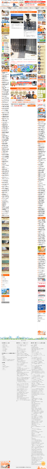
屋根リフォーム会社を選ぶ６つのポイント (42, 185)
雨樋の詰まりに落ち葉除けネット (21, 394)
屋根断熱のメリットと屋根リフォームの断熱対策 (5, 207)
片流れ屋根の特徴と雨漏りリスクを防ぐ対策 (5, 136)
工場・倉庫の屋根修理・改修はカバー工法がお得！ (42, 259)
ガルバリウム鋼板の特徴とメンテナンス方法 (5, 186)
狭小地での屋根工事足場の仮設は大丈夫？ (41, 179)
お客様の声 (4, 357)
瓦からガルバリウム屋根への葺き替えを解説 (41, 125)
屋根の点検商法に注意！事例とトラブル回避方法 (41, 235)
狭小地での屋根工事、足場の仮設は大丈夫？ (37, 358)
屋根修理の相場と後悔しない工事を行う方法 (41, 147)
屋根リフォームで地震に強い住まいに (21, 360)
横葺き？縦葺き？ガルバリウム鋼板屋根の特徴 (42, 135)
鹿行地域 (3, 300)
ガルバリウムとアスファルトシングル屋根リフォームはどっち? (5, 178)
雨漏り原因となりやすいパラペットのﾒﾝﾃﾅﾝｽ (5, 102)
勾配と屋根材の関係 (5, 147)
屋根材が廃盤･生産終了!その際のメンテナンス (5, 173)
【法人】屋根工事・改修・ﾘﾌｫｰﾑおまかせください (42, 274)
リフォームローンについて (20, 376)
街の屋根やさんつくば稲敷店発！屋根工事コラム (8, 360)
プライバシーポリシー (5, 367)
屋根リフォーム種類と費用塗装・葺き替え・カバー (42, 158)
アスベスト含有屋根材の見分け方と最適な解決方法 (37, 412)
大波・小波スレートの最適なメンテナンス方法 (5, 118)
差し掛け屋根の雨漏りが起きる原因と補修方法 (5, 140)
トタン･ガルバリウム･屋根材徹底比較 (5, 180)
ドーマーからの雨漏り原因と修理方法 (5, 201)
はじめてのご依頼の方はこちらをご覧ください (22, 344)
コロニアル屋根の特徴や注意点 (40, 164)
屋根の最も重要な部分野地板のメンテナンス (5, 161)
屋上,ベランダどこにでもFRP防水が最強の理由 (5, 104)
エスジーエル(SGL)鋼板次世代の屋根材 (5, 184)
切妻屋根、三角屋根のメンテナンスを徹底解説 (5, 138)
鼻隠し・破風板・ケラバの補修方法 (5, 88)
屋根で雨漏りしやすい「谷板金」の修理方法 (5, 151)
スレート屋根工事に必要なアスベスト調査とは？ (5, 211)
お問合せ (4, 368)
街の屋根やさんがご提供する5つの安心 (9, 8)
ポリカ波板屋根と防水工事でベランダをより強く (42, 261)
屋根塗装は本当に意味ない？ (4, 78)
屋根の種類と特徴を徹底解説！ (5, 72)
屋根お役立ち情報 (40, 186)
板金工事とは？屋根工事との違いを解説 (5, 82)
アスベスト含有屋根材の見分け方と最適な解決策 (5, 156)
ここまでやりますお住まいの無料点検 (37, 8)
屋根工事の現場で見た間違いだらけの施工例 (41, 202)
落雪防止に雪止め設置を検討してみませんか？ (22, 389)
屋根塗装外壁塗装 (42, 69)
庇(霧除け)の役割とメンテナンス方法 (4, 120)
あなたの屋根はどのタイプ (35, 346)
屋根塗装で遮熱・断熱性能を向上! (41, 207)
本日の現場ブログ (5, 358)
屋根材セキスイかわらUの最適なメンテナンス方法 (41, 176)
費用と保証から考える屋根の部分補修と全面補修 (22, 378)
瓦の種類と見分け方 (34, 430)
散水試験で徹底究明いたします (20, 358)
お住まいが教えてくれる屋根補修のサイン (41, 153)
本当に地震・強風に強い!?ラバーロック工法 (37, 450)
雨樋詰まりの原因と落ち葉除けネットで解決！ (42, 265)
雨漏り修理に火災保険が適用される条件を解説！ (41, 211)
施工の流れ (39, 181)
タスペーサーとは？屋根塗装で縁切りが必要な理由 (37, 388)
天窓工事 (42, 72)
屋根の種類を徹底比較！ (40, 157)
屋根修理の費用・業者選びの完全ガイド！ (5, 76)
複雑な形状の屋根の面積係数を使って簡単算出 (5, 132)
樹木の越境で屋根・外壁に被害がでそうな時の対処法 (42, 240)
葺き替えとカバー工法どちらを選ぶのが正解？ (41, 155)
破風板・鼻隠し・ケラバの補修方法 (36, 383)
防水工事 (42, 59)
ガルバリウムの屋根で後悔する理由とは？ (5, 182)
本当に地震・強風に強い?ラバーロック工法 (5, 129)
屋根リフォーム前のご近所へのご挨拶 (41, 223)
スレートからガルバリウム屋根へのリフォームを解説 (42, 123)
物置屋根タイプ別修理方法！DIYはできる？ (41, 255)
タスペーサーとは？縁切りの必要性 (5, 96)
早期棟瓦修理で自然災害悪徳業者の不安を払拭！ (5, 116)
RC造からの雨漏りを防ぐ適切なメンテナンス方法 (5, 196)
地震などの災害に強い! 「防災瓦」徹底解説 (41, 200)
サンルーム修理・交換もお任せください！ (41, 257)
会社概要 (4, 364)
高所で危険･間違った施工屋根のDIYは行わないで (5, 190)
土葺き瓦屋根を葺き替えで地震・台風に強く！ (5, 114)
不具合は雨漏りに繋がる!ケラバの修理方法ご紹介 (5, 90)
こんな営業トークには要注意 (41, 231)
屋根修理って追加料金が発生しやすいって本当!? (41, 239)
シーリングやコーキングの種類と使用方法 (5, 122)
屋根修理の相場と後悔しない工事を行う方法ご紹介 (23, 372)
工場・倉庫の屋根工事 (41, 268)
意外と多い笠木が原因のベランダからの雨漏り (5, 92)
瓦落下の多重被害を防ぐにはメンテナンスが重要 (41, 190)
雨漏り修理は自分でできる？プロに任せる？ (5, 80)
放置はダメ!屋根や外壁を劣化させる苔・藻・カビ (5, 171)
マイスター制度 (4, 351)
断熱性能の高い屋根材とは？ (4, 205)
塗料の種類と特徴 (41, 283)
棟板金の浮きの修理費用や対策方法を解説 (5, 84)
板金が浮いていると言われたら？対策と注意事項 (42, 237)
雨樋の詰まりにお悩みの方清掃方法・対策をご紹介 (42, 263)
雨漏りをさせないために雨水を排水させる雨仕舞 (5, 149)
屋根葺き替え (43, 46)
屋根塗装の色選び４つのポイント (40, 204)
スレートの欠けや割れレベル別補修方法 (41, 162)
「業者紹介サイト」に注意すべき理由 (41, 244)
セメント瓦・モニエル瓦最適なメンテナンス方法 (5, 112)
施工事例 (4, 356)
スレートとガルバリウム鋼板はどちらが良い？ (41, 121)
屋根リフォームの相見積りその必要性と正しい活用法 (42, 222)
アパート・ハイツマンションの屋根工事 (41, 270)
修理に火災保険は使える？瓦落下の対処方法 (42, 192)
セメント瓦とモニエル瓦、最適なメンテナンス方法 (37, 380)
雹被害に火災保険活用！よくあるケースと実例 (41, 213)
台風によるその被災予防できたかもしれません (42, 188)
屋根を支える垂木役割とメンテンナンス (5, 192)
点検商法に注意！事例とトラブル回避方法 (22, 353)
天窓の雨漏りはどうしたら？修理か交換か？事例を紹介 (38, 384)
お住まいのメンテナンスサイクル (35, 428)
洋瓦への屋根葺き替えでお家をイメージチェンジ (5, 175)
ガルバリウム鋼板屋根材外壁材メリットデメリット (42, 137)
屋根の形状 (3, 134)
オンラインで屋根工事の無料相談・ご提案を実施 (41, 220)
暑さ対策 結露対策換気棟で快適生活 (5, 143)
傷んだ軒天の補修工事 (34, 425)
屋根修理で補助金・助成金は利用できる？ (41, 215)
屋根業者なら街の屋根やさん (6, 366)
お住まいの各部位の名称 (5, 74)
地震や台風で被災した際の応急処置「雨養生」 (5, 127)
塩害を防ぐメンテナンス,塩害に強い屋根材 (5, 169)
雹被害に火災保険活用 (34, 462)
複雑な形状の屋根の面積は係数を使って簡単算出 (37, 401)
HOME (11, 10)
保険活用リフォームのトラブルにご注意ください (42, 242)
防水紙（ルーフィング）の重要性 (35, 432)
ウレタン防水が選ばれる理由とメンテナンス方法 (5, 98)
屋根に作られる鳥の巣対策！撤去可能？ (41, 267)
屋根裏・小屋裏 (4, 141)
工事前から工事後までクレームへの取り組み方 (41, 225)
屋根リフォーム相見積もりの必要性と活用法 (22, 374)
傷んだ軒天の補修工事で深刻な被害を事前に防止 (5, 94)
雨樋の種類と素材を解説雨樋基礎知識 (5, 209)
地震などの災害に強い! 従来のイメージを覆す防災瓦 (38, 411)
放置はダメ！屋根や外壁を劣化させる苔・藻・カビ (37, 447)
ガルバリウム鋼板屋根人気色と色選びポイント (41, 131)
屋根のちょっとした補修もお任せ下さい (21, 351)
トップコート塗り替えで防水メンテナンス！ (5, 213)
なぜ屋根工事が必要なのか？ (41, 143)
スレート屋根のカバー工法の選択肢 (42, 160)
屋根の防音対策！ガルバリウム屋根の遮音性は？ (42, 139)
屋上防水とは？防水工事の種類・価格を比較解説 (5, 106)
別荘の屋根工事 (40, 272)
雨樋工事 (42, 56)
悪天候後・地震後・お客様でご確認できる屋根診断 (37, 348)
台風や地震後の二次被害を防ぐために (41, 194)
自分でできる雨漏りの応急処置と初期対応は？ (41, 209)
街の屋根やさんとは (5, 344)
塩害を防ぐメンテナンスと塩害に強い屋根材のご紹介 (38, 446)
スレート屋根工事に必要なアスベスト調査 (36, 413)
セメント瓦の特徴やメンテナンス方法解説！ (5, 110)
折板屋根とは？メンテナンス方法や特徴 (41, 168)
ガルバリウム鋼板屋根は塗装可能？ (41, 127)
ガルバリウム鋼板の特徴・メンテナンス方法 (37, 415)
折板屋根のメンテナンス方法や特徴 (36, 378)
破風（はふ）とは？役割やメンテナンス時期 (5, 215)
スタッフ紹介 (4, 365)
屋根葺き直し (43, 62)
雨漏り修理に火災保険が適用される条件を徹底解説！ (38, 464)
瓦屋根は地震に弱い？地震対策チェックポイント (42, 198)
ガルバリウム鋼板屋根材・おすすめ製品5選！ (37, 361)
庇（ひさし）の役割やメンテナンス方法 (5, 198)
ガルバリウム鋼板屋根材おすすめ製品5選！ (41, 133)
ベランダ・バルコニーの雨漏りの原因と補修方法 (5, 108)
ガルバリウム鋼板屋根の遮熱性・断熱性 (41, 129)
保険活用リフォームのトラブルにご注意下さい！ (37, 444)
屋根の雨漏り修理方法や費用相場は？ (5, 194)
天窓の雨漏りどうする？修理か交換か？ (5, 203)
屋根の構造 (33, 396)
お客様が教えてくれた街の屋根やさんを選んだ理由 (8, 359)
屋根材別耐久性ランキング (4, 167)
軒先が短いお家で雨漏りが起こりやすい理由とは (5, 154)
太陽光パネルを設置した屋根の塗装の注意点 (41, 170)
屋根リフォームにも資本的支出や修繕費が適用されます (23, 377)
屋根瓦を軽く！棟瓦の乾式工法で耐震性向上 (41, 196)
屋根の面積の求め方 (5, 130)
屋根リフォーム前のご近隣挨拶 (20, 352)
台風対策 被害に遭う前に (20, 359)
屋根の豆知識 (4, 163)
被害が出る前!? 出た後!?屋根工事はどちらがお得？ (42, 229)
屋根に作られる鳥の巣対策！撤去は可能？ (22, 395)
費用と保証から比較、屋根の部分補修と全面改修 (42, 151)
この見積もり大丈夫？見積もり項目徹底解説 (41, 227)
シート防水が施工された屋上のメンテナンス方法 (5, 100)
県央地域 (3, 299)
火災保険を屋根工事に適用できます (21, 361)
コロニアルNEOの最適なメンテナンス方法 (41, 178)
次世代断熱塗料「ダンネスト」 (40, 205)
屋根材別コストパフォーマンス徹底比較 (5, 165)
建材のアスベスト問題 (5, 158)
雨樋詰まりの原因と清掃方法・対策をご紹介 (22, 393)
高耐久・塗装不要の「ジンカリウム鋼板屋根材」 (37, 416)
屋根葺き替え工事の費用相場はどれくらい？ (41, 149)
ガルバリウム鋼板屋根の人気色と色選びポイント (37, 368)
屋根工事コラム (14, 10)
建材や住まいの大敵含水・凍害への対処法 (5, 145)
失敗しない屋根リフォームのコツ (41, 145)
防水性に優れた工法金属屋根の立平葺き (5, 124)
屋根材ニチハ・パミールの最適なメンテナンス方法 (42, 174)
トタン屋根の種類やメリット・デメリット (41, 166)
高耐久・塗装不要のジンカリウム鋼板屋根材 (5, 188)
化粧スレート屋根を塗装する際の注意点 (41, 172)
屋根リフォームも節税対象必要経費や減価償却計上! (42, 276)
